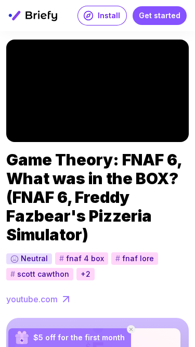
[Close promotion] (131, 329)
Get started (159, 15)
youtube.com (32, 299)
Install (109, 15)
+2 (85, 273)
